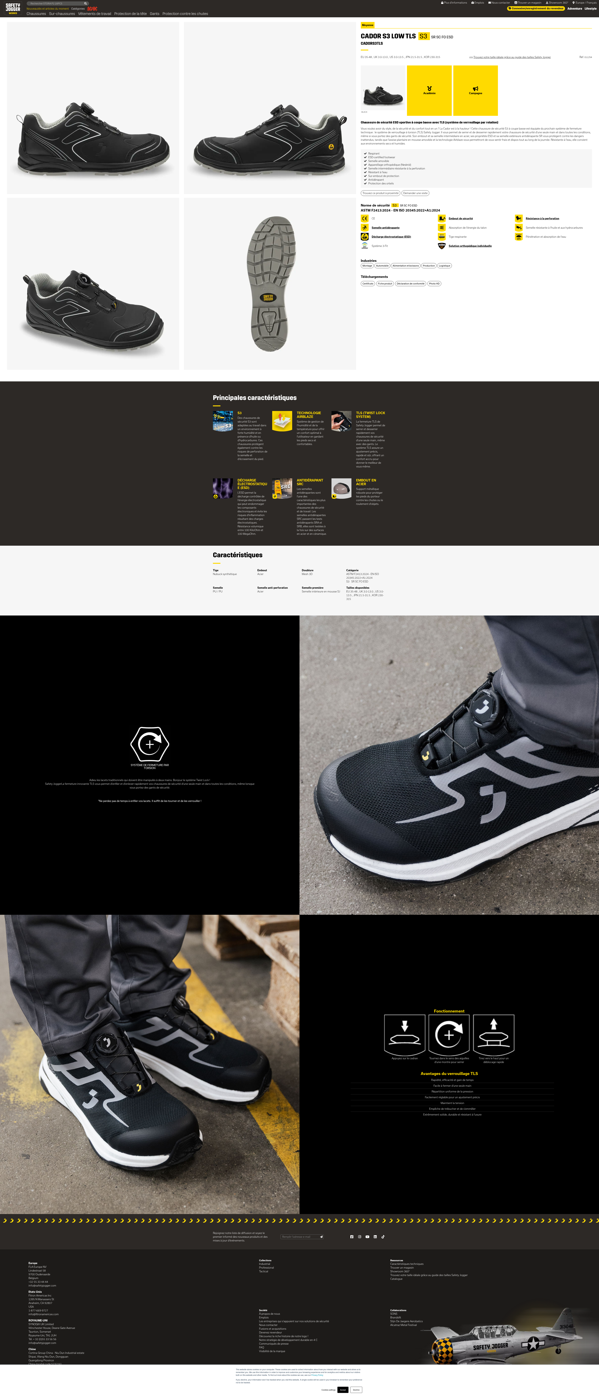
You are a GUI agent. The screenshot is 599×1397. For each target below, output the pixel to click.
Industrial (264, 1263)
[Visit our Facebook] (352, 1237)
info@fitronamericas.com (44, 1314)
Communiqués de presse (274, 1343)
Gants (154, 14)
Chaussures (36, 14)
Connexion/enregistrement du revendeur (537, 8)
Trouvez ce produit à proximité (381, 193)
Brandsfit (395, 1317)
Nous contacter (501, 2)
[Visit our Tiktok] (383, 1237)
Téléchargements (374, 277)
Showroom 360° (558, 2)
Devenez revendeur (270, 1332)
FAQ (261, 1347)
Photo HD (434, 283)
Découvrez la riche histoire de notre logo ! (283, 1336)
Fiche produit (385, 283)
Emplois (479, 2)
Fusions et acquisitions (272, 1328)
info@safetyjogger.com (42, 1285)
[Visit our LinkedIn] (375, 1237)
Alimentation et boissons (406, 265)
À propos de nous (269, 1313)
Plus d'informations (455, 2)
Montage (367, 265)
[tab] (476, 261)
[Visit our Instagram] (359, 1237)
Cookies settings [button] (328, 1389)
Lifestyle (591, 8)
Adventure (574, 8)
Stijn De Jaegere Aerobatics (406, 1321)
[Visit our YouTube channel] (367, 1237)
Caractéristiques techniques (407, 1263)
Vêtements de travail (94, 14)
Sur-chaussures (62, 14)
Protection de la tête (130, 14)
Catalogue (396, 1278)
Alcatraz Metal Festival (403, 1324)
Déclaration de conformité (410, 283)
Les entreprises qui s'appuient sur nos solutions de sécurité (294, 1321)
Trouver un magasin (529, 2)
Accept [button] (343, 1389)
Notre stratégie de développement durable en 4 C (288, 1339)
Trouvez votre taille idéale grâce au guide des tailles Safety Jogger (429, 1275)
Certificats (368, 283)
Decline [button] (356, 1389)
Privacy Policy (317, 1375)
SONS (393, 1313)
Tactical (263, 1271)
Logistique (444, 265)
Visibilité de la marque (272, 1351)
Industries (369, 260)
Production (429, 265)
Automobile (382, 265)
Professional (266, 1267)
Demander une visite (415, 193)
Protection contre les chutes (185, 14)
